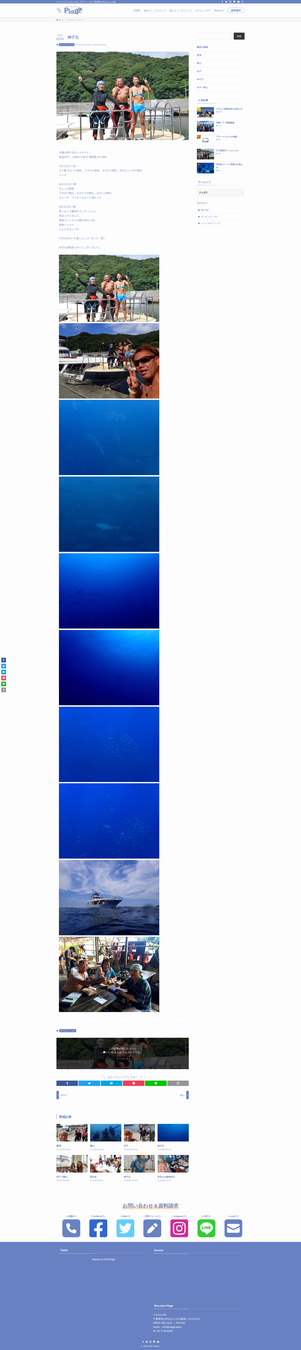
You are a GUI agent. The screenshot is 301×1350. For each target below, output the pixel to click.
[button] (67, 1083)
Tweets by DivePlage (103, 1259)
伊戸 (199, 71)
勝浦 (199, 54)
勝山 (199, 62)
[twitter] (226, 1)
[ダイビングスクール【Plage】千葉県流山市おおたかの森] (69, 10)
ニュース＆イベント (211, 223)
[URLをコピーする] (178, 1083)
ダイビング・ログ (67, 44)
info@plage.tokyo (172, 1327)
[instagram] (230, 1)
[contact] (238, 1)
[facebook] (222, 1)
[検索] (242, 1)
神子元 (200, 79)
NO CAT (205, 210)
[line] (234, 1)
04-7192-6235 (165, 1331)
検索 (239, 36)
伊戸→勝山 (202, 87)
